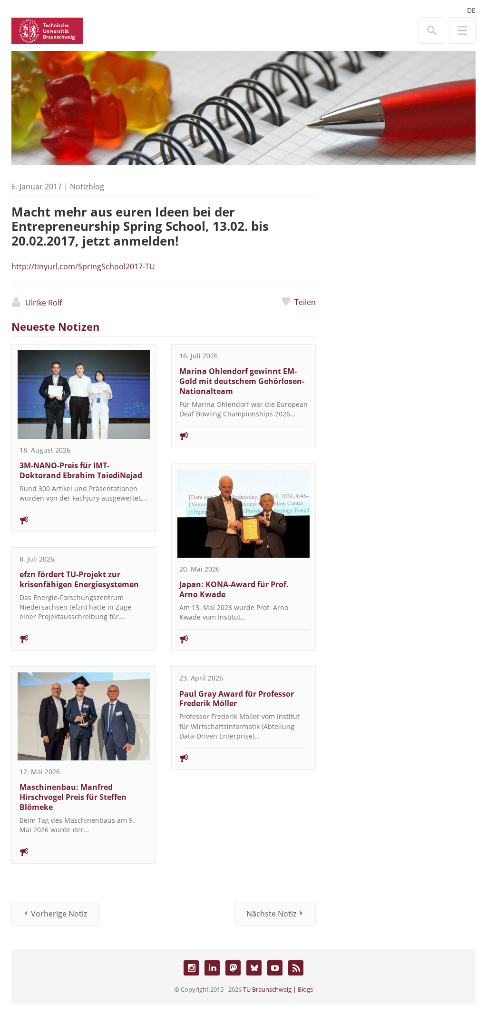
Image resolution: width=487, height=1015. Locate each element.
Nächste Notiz (271, 913)
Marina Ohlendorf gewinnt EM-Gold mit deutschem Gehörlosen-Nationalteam (241, 381)
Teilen (305, 302)
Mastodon (233, 968)
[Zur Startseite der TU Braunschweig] (47, 30)
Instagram (191, 968)
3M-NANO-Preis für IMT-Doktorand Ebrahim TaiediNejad (80, 470)
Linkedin (212, 968)
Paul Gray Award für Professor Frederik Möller (236, 699)
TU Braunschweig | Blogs (278, 989)
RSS (295, 968)
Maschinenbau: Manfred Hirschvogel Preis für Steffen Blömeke (73, 797)
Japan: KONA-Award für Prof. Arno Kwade (234, 589)
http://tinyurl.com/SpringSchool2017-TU (83, 266)
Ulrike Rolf (43, 302)
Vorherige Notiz (59, 913)
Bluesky (254, 968)
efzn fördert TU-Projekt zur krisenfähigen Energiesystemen (79, 579)
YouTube (274, 968)
